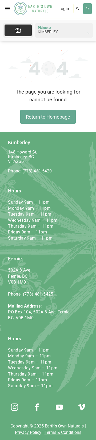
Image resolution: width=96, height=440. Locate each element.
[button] (7, 8)
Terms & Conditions (63, 432)
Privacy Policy (28, 432)
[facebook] (37, 407)
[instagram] (14, 407)
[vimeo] (81, 407)
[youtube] (59, 407)
